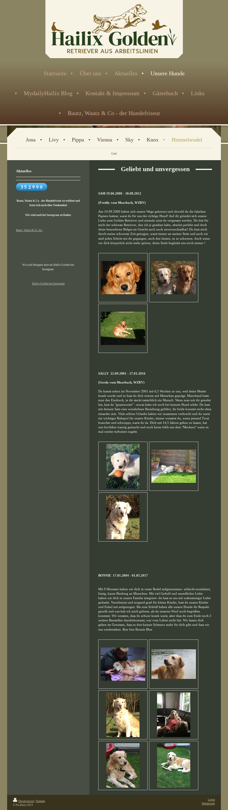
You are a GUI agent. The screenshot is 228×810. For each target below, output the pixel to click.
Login (211, 799)
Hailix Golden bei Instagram (48, 283)
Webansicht (208, 803)
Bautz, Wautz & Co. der (29, 230)
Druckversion (26, 801)
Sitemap (40, 801)
